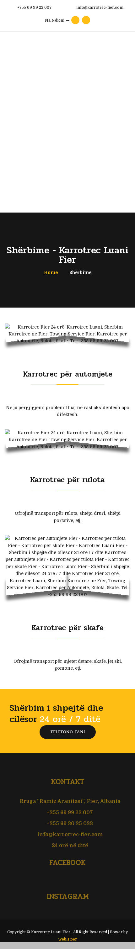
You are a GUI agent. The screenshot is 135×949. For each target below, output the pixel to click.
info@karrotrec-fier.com (70, 834)
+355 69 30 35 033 (69, 823)
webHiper (67, 939)
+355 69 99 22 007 (69, 812)
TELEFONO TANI (67, 732)
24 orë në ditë (70, 845)
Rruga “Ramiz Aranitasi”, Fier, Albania (69, 801)
